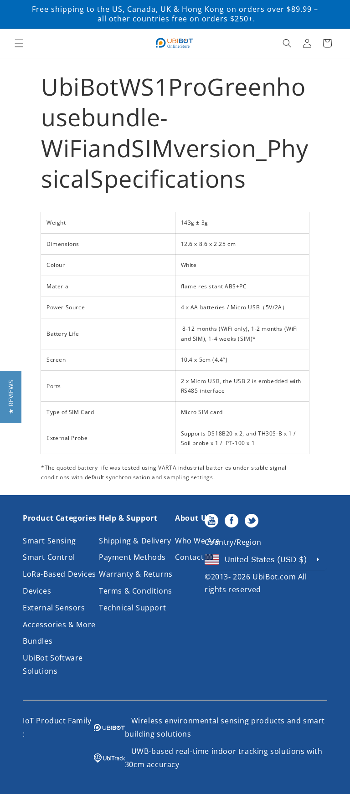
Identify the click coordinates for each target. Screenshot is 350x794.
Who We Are (197, 541)
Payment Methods (132, 557)
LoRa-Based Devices (59, 574)
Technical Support (132, 608)
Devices (37, 591)
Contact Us (195, 557)
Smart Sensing (49, 541)
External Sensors (54, 608)
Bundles (37, 641)
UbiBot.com (274, 577)
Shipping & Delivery (135, 541)
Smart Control (49, 557)
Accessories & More (59, 625)
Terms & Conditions (135, 591)
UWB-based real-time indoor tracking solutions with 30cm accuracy (224, 757)
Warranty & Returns (136, 574)
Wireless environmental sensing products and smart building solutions (225, 727)
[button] (19, 43)
